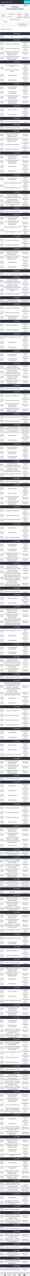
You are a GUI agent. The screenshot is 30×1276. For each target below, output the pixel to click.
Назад (4, 5)
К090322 (3, 16)
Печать (27, 5)
